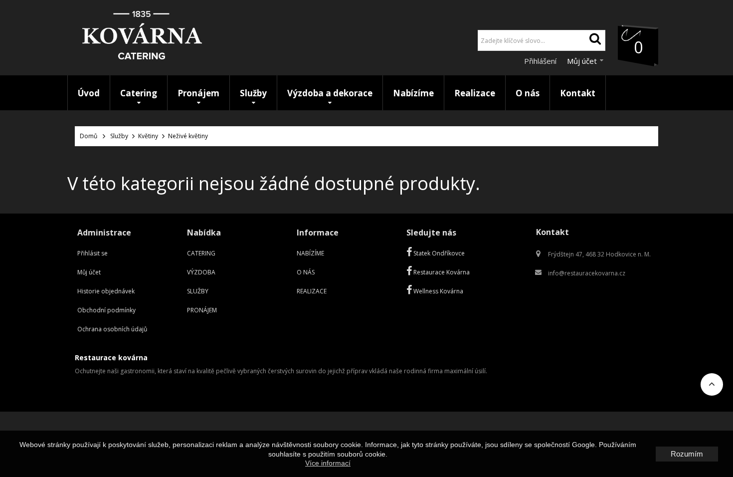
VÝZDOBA (201, 272)
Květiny (148, 136)
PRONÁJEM (202, 310)
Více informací (328, 463)
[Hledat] (595, 40)
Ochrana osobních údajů (112, 329)
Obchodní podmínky (106, 310)
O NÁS (306, 272)
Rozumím (687, 454)
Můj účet (89, 272)
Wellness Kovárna (437, 291)
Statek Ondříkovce (438, 253)
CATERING (201, 253)
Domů (88, 136)
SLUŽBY (197, 291)
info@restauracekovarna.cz (586, 273)
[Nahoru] (712, 387)
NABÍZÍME (310, 253)
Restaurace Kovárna (441, 272)
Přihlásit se (92, 253)
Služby (119, 136)
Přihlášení (541, 61)
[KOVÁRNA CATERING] (142, 37)
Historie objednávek (106, 291)
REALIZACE (312, 291)
